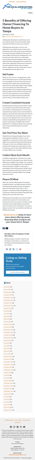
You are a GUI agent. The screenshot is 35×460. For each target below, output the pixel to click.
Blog (20, 420)
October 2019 (8, 388)
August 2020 (7, 372)
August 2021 (7, 340)
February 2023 (8, 292)
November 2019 (8, 386)
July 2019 (7, 396)
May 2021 (7, 348)
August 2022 (7, 308)
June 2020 (7, 378)
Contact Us (17, 422)
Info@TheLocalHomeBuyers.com (17, 454)
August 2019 (7, 394)
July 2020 (7, 375)
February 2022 (8, 324)
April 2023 (7, 287)
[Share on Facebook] (4, 228)
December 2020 (8, 362)
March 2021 (7, 354)
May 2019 (7, 402)
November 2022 (8, 300)
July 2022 (7, 311)
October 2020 (8, 367)
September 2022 (9, 305)
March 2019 (7, 407)
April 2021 (7, 351)
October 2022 (8, 303)
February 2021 (8, 356)
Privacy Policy (26, 420)
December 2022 (8, 297)
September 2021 (9, 337)
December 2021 (8, 329)
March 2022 (7, 321)
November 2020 (8, 364)
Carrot (29, 457)
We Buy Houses (9, 420)
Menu (30, 13)
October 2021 (8, 335)
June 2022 (7, 313)
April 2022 (7, 319)
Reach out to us (11, 214)
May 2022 (7, 316)
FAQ (16, 420)
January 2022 (8, 327)
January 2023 (8, 295)
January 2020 (8, 380)
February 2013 (8, 410)
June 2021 (7, 346)
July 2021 (7, 343)
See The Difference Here (18, 272)
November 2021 (8, 332)
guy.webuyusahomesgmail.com (13, 36)
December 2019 (8, 383)
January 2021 (8, 359)
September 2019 (9, 391)
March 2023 (7, 289)
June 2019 (7, 399)
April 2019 (7, 404)
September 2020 (9, 370)
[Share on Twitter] (7, 228)
